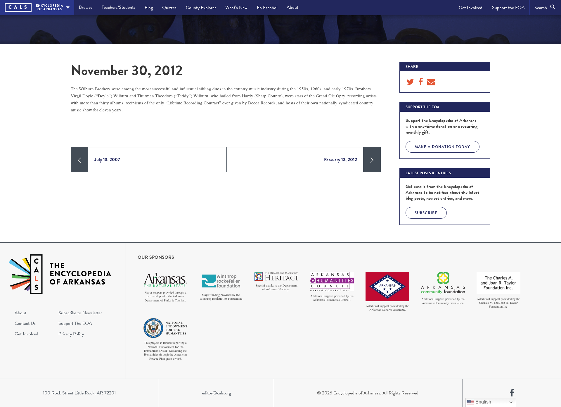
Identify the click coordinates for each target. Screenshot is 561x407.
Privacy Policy (71, 333)
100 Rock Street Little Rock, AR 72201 (79, 392)
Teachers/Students (118, 7)
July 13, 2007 (107, 159)
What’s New (236, 7)
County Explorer (201, 7)
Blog (149, 7)
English (482, 401)
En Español (267, 7)
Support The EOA (75, 323)
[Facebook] (512, 393)
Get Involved (470, 7)
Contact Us (25, 323)
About (292, 7)
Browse (85, 7)
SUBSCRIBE (426, 213)
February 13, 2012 (340, 159)
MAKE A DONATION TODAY (442, 147)
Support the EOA (508, 7)
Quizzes (169, 7)
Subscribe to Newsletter (80, 312)
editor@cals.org (216, 392)
